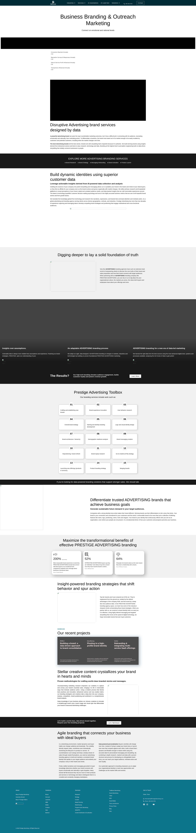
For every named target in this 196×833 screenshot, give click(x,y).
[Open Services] (85, 3)
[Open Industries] (74, 3)
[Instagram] (147, 804)
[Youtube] (154, 804)
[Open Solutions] (119, 3)
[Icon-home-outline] (150, 804)
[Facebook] (144, 804)
